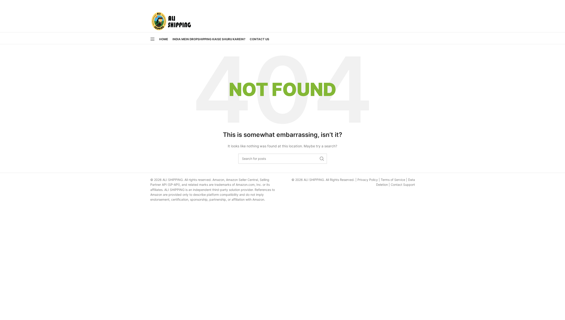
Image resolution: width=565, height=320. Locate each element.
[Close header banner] (559, 4)
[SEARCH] (322, 159)
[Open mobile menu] (152, 39)
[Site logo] (171, 20)
